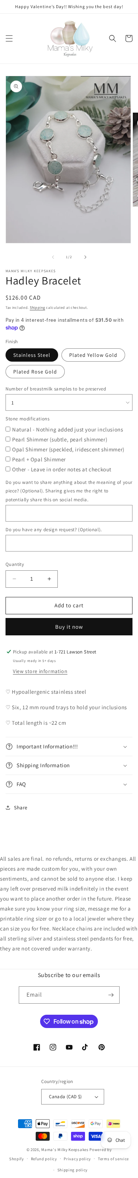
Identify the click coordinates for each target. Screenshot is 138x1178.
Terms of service (113, 1158)
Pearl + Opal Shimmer (39, 459)
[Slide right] (85, 257)
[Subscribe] (111, 995)
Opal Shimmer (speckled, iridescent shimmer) (68, 449)
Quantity (15, 564)
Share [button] (21, 807)
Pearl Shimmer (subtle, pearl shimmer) (59, 439)
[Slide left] (53, 257)
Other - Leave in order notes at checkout (62, 469)
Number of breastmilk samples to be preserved (56, 389)
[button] (9, 38)
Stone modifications (27, 419)
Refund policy (44, 1158)
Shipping (37, 307)
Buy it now (69, 626)
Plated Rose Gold (35, 371)
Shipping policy (72, 1169)
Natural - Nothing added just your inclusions (67, 429)
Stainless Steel (31, 355)
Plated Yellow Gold (93, 355)
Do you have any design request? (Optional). (54, 529)
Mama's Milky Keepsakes (64, 1149)
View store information (40, 671)
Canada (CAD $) (65, 1096)
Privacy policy (77, 1158)
